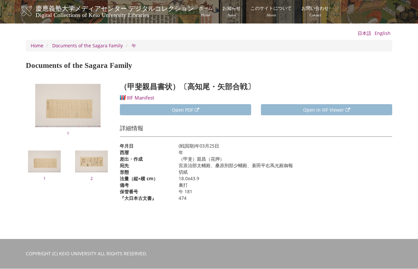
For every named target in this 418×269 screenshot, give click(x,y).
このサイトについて (271, 11)
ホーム (206, 11)
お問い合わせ (315, 11)
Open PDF (183, 110)
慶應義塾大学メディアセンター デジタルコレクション (115, 11)
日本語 (364, 33)
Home (37, 45)
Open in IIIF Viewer (324, 110)
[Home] (33, 11)
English (383, 33)
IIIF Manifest (140, 97)
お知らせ (231, 11)
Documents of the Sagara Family (87, 45)
